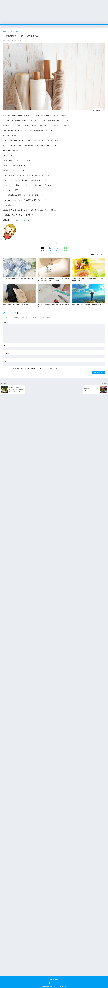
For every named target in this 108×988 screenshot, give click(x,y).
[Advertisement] (50, 12)
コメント (7, 322)
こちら (25, 220)
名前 (5, 345)
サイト (5, 361)
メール (6, 353)
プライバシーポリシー (54, 983)
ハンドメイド (101, 254)
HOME (55, 979)
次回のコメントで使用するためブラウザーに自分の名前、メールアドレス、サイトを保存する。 (32, 368)
